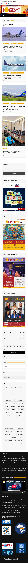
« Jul (4, 356)
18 (7, 344)
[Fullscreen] (24, 492)
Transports (22, 43)
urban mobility (14, 446)
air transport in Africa (18, 390)
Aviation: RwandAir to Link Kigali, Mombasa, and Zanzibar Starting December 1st (12, 77)
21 (17, 344)
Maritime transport (9, 415)
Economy (6, 403)
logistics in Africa (18, 412)
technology (20, 434)
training (21, 437)
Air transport (7, 390)
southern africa (9, 431)
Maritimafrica (4, 1)
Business (20, 397)
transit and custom (19, 440)
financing (13, 406)
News (17, 43)
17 (4, 344)
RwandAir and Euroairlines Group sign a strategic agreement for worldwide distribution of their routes (14, 108)
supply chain (19, 431)
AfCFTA (5, 387)
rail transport (8, 422)
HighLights (12, 43)
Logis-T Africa (21, 409)
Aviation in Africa (18, 394)
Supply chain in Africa (9, 434)
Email (4, 168)
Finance (6, 406)
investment (6, 409)
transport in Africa (18, 443)
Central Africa (8, 400)
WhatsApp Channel (12, 1)
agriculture (21, 387)
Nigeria (6, 418)
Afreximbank (13, 387)
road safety (19, 422)
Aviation (7, 394)
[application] (14, 486)
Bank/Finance (9, 397)
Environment (14, 403)
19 (10, 344)
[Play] (3, 492)
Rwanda (5, 148)
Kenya (13, 409)
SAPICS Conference (9, 428)
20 (14, 344)
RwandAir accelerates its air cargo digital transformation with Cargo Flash (12, 48)
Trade (6, 437)
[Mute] (22, 492)
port (22, 418)
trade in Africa (13, 437)
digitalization (19, 400)
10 (4, 341)
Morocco (20, 415)
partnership (14, 418)
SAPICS (20, 425)
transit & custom (8, 440)
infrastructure (21, 406)
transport (8, 443)
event (22, 403)
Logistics (7, 412)
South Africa (20, 428)
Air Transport (6, 43)
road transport (9, 425)
